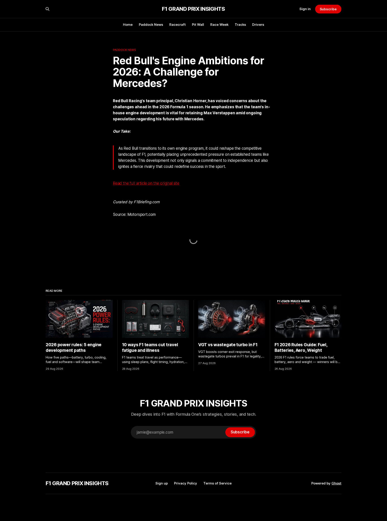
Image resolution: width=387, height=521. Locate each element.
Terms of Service (217, 483)
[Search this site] (47, 9)
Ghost (336, 483)
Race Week (219, 24)
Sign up (161, 483)
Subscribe (328, 9)
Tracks (240, 24)
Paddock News (151, 24)
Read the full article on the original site (146, 183)
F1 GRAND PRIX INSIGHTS (193, 9)
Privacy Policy (185, 483)
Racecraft (177, 24)
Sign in (305, 9)
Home (128, 24)
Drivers (258, 24)
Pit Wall (198, 24)
